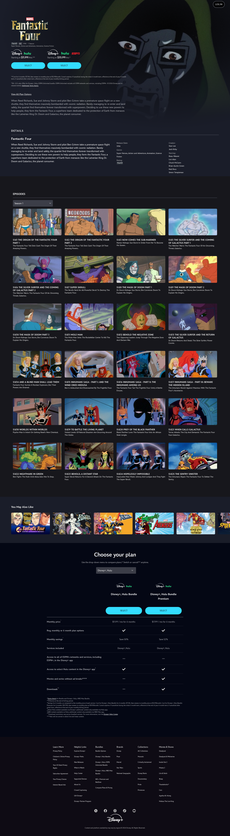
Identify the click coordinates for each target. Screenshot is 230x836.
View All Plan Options (21, 94)
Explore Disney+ (79, 751)
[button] (83, 747)
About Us (77, 784)
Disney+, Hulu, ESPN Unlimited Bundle (102, 763)
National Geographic (124, 773)
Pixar (118, 757)
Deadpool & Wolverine (166, 757)
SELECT (28, 65)
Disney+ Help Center (111, 714)
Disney (119, 751)
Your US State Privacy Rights (60, 766)
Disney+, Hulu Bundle (102, 757)
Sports (140, 768)
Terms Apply (52, 699)
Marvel (119, 762)
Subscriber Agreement (60, 774)
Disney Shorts (142, 773)
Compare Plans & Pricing (103, 788)
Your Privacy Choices (60, 779)
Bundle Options (100, 751)
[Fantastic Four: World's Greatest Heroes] (30, 523)
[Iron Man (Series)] (195, 523)
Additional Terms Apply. (30, 86)
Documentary (142, 779)
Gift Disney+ (78, 796)
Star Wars (120, 768)
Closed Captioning (80, 790)
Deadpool (162, 751)
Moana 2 (162, 768)
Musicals (141, 757)
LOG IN (218, 4)
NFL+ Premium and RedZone (102, 780)
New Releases (79, 762)
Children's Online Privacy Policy (61, 758)
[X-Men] (113, 523)
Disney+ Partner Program (82, 801)
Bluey (161, 779)
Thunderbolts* (164, 784)
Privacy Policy (57, 751)
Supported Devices (80, 779)
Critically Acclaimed (144, 762)
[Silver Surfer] (72, 523)
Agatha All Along (165, 796)
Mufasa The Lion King (166, 801)
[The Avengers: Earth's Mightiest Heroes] (154, 523)
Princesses (141, 790)
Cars (160, 790)
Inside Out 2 (163, 762)
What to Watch (79, 768)
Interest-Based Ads (59, 785)
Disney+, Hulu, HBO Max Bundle (104, 772)
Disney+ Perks (79, 757)
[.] (95, 810)
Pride (139, 784)
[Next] (225, 523)
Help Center (78, 773)
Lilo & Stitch (163, 773)
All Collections (143, 751)
